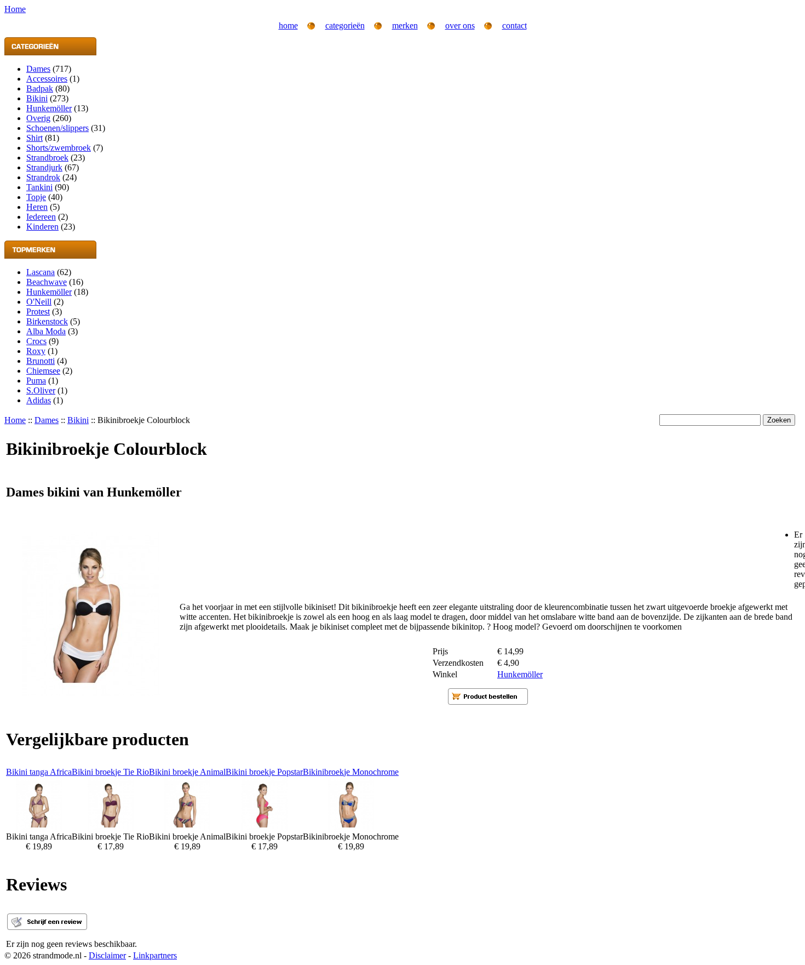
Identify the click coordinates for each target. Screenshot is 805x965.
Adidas (38, 400)
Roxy (35, 351)
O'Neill (38, 301)
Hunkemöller (49, 108)
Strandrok (43, 177)
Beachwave (46, 282)
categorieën (345, 25)
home (288, 25)
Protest (38, 311)
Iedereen (41, 216)
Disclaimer (107, 955)
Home (15, 420)
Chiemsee (43, 370)
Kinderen (42, 226)
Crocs (36, 341)
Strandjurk (44, 167)
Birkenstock (47, 321)
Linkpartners (155, 955)
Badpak (39, 88)
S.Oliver (40, 390)
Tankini (39, 187)
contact (514, 25)
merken (405, 25)
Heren (37, 207)
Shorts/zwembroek (58, 147)
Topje (36, 197)
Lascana (40, 272)
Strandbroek (47, 157)
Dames (38, 68)
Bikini (37, 98)
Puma (36, 380)
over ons (460, 25)
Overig (38, 118)
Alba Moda (46, 331)
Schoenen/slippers (57, 128)
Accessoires (46, 78)
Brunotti (40, 361)
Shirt (34, 137)
